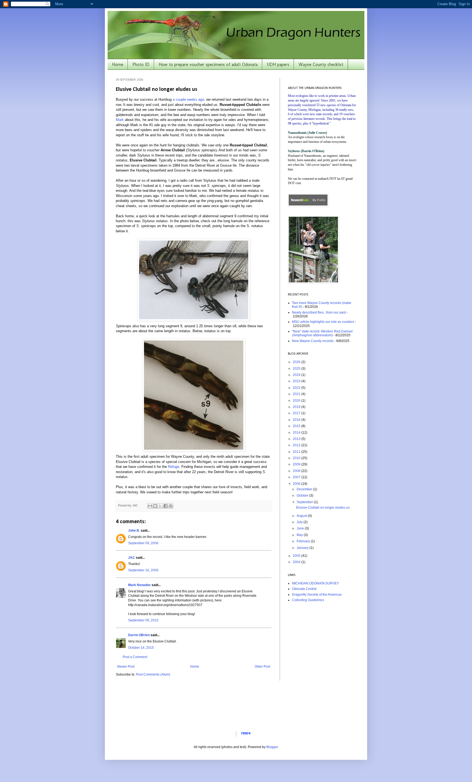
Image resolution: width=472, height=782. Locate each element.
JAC (131, 558)
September (305, 502)
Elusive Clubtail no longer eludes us (323, 507)
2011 (297, 452)
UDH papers (278, 64)
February (304, 541)
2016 (297, 420)
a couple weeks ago (188, 99)
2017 (297, 413)
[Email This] (150, 506)
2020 (297, 400)
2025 (297, 368)
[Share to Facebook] (165, 506)
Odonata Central (304, 589)
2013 (297, 439)
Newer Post (125, 666)
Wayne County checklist (321, 64)
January (303, 548)
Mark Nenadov (139, 585)
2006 (297, 484)
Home (117, 64)
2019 (297, 407)
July (300, 522)
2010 (297, 458)
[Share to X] (160, 506)
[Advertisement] (322, 645)
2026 (297, 362)
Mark (120, 120)
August (302, 516)
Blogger (272, 747)
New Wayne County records (313, 341)
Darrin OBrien (139, 635)
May (300, 535)
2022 (297, 388)
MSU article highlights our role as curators (323, 322)
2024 (297, 375)
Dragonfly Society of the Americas (317, 594)
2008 (297, 471)
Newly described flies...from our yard (319, 312)
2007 (297, 477)
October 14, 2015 (141, 648)
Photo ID (140, 64)
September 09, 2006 (143, 543)
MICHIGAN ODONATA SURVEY (315, 583)
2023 (297, 381)
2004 (297, 562)
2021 (297, 394)
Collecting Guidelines (308, 600)
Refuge (173, 467)
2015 (297, 426)
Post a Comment (135, 657)
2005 (297, 556)
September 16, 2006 (143, 570)
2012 (297, 445)
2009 (297, 464)
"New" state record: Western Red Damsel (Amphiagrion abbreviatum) (322, 333)
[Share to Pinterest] (170, 506)
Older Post (262, 666)
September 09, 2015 (143, 620)
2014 (297, 433)
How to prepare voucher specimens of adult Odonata (208, 64)
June (301, 528)
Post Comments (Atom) (153, 674)
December (305, 489)
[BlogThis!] (155, 506)
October (303, 495)
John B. (134, 530)
